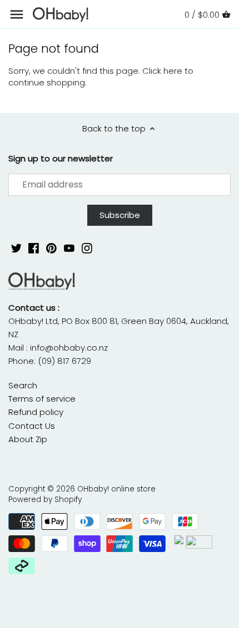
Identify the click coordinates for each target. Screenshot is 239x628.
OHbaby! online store (116, 489)
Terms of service (42, 398)
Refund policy (35, 412)
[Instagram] (87, 248)
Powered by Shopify (45, 499)
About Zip (27, 439)
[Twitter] (16, 248)
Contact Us (31, 426)
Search (22, 385)
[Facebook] (33, 248)
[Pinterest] (51, 248)
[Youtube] (69, 248)
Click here (162, 71)
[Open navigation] (16, 14)
